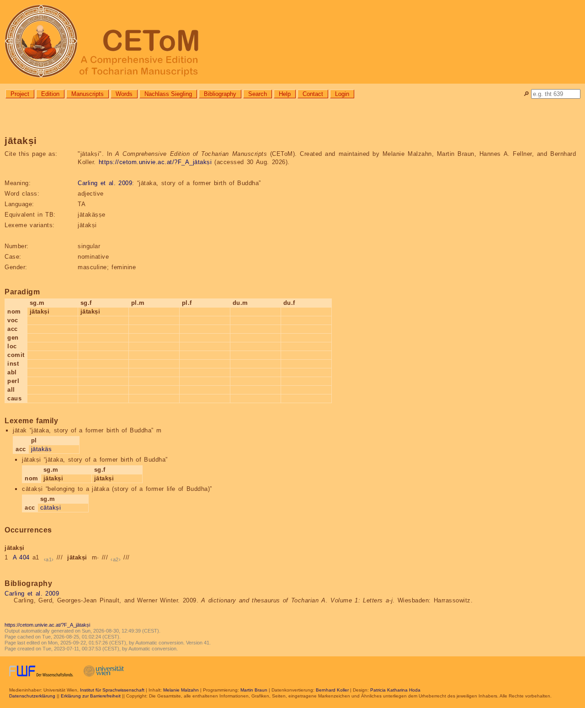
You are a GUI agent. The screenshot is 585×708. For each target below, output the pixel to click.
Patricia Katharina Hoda (395, 689)
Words (124, 93)
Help (285, 93)
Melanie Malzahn (181, 689)
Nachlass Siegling (168, 93)
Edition (50, 93)
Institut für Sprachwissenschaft (112, 689)
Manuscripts (87, 93)
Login (342, 93)
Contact (313, 93)
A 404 (21, 557)
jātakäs (41, 449)
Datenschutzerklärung (32, 695)
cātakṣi (50, 507)
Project (20, 93)
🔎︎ (526, 93)
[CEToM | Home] (292, 42)
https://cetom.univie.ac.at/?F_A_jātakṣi (155, 162)
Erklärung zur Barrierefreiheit (91, 695)
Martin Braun (253, 689)
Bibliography (220, 93)
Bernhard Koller (332, 689)
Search (257, 93)
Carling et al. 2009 (105, 183)
